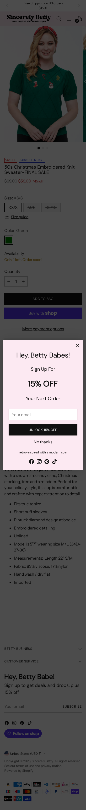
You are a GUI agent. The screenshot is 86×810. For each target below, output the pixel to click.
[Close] (77, 345)
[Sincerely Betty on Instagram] (39, 462)
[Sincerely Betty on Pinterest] (47, 462)
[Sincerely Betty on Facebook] (31, 462)
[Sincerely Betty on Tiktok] (54, 462)
